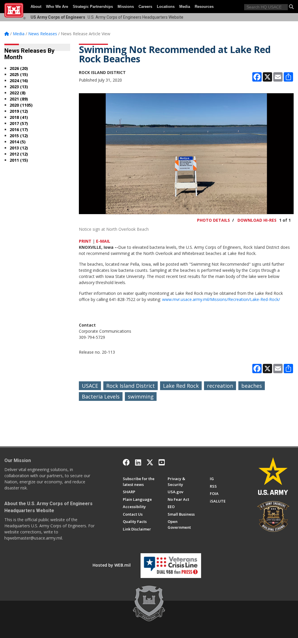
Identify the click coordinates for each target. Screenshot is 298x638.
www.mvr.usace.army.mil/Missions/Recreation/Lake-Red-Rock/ (221, 299)
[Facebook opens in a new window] (126, 462)
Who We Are (57, 6)
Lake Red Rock (181, 385)
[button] (291, 6)
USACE (90, 385)
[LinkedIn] (138, 462)
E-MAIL (103, 241)
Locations (166, 6)
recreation (220, 385)
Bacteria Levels (101, 396)
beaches (251, 385)
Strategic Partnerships (93, 6)
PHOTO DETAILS (213, 220)
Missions (126, 6)
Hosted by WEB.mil (112, 565)
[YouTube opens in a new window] (162, 462)
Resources (204, 6)
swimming (141, 396)
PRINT (85, 241)
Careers (145, 6)
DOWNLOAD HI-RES (256, 220)
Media (184, 6)
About (36, 6)
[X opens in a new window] (149, 462)
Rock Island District (130, 385)
